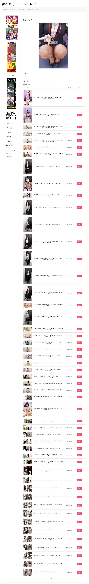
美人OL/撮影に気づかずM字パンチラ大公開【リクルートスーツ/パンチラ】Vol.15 (48, 496)
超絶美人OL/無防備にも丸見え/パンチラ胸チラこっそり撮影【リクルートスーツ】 (48, 480)
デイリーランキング (21, 9)
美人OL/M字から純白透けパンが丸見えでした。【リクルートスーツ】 (48, 547)
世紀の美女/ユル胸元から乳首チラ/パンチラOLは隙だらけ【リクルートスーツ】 (48, 448)
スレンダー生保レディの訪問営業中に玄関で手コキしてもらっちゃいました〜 (48, 207)
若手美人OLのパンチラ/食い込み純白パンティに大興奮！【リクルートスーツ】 (48, 555)
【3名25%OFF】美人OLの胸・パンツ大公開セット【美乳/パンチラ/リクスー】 (48, 434)
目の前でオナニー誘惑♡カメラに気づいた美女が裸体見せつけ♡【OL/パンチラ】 (48, 427)
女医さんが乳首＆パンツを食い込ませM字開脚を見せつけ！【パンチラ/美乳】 (48, 383)
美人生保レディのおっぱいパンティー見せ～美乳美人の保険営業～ (48, 224)
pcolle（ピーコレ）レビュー (22, 4)
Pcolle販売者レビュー (9, 145)
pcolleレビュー (8, 148)
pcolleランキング (9, 151)
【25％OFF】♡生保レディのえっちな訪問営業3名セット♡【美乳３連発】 (48, 183)
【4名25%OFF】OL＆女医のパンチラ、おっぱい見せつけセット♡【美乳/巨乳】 (48, 363)
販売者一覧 (12, 9)
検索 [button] (38, 9)
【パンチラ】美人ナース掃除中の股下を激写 (48, 421)
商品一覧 (6, 9)
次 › (55, 578)
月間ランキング (31, 9)
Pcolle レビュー (8, 147)
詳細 (79, 97)
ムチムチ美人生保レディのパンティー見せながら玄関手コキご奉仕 (48, 166)
